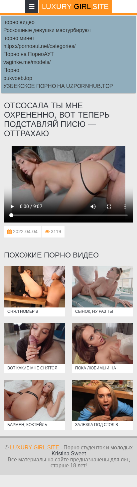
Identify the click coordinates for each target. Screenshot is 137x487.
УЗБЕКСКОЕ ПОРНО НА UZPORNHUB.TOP (58, 86)
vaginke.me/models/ (27, 62)
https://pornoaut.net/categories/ (39, 46)
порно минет (18, 38)
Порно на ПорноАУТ (28, 54)
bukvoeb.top (17, 78)
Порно (11, 70)
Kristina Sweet (69, 453)
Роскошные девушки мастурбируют (47, 30)
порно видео (19, 22)
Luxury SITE (75, 6)
